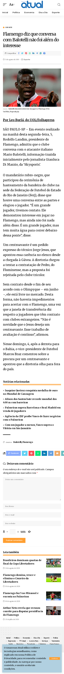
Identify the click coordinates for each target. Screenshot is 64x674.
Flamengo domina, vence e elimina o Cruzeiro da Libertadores (19, 578)
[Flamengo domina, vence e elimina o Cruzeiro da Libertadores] (53, 577)
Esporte (9, 27)
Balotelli (17, 442)
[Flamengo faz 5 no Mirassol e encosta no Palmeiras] (53, 595)
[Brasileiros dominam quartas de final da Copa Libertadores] (53, 563)
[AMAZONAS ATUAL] (32, 4)
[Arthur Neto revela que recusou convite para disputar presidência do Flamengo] (53, 610)
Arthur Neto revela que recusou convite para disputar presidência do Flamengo (23, 611)
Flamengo (27, 442)
